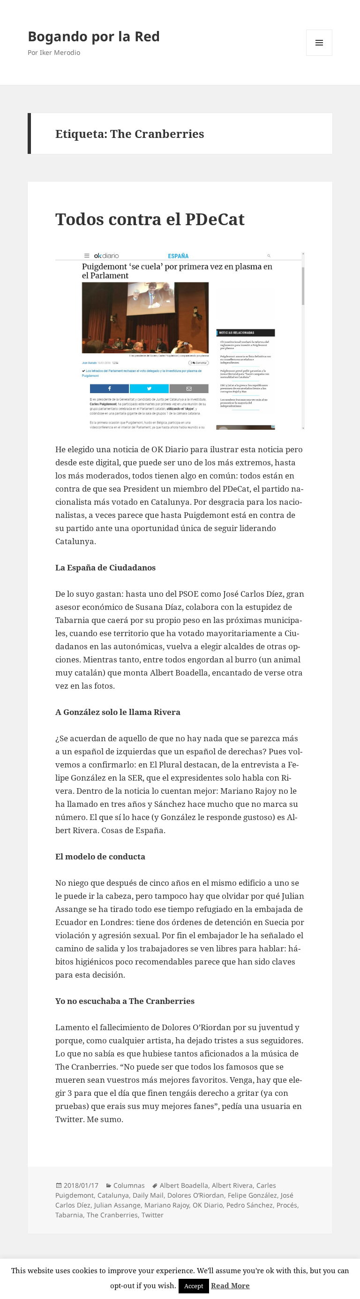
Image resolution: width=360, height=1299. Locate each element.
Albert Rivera (232, 1185)
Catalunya (113, 1195)
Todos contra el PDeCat (150, 219)
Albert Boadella (184, 1185)
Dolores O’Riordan (195, 1195)
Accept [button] (193, 1286)
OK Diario (208, 1204)
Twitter (153, 1214)
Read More (230, 1285)
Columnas (129, 1185)
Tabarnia (69, 1214)
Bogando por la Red (94, 36)
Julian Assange (117, 1204)
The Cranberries (112, 1214)
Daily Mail (148, 1195)
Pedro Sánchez (249, 1204)
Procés (287, 1204)
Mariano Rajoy (166, 1204)
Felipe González (252, 1195)
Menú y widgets (319, 55)
